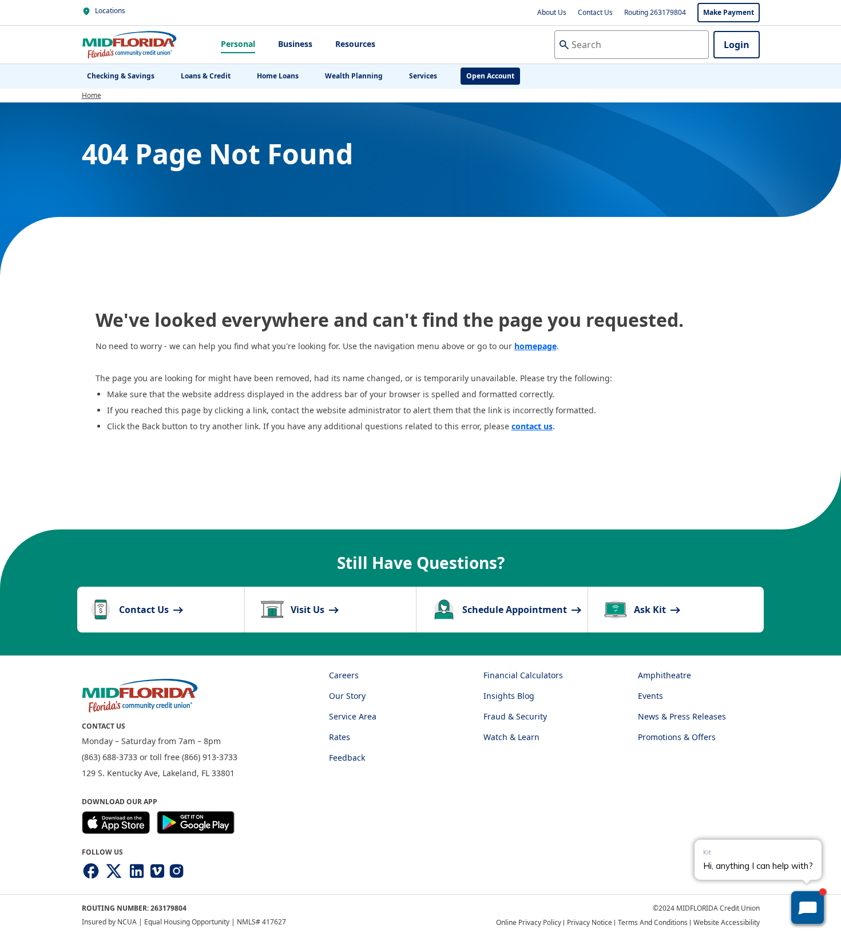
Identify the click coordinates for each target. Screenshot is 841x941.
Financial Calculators (523, 675)
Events (650, 695)
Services (423, 76)
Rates (339, 737)
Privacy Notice (589, 922)
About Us (551, 12)
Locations (109, 10)
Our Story (347, 695)
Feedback (347, 757)
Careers (344, 675)
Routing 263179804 (655, 12)
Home (91, 95)
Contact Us (595, 12)
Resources (355, 43)
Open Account (490, 76)
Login (736, 44)
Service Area (352, 716)
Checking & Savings (120, 76)
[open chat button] (807, 907)
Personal (238, 43)
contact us (532, 426)
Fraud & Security (515, 716)
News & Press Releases (682, 716)
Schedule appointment (515, 609)
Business (295, 43)
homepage (535, 346)
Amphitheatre (664, 675)
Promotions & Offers (677, 737)
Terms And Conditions (653, 922)
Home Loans (278, 76)
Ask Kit (651, 609)
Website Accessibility (726, 922)
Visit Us (309, 609)
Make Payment (728, 12)
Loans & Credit (206, 76)
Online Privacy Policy (528, 922)
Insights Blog (508, 695)
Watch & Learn (511, 737)
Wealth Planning (354, 76)
